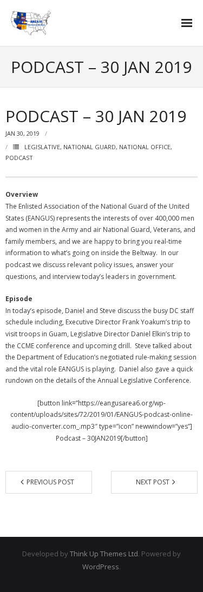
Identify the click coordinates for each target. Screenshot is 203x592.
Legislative (42, 147)
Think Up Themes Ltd (104, 553)
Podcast (19, 158)
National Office (145, 147)
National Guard (89, 147)
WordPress (100, 566)
